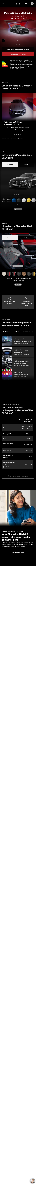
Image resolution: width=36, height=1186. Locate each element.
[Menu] (3, 3)
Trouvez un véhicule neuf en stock (18, 49)
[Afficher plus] (18, 384)
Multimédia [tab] (7, 332)
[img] (18, 29)
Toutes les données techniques (18, 476)
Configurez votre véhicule (18, 54)
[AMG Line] (3, 40)
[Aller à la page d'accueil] (18, 4)
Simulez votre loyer (18, 552)
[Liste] (26, 3)
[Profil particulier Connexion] (32, 3)
